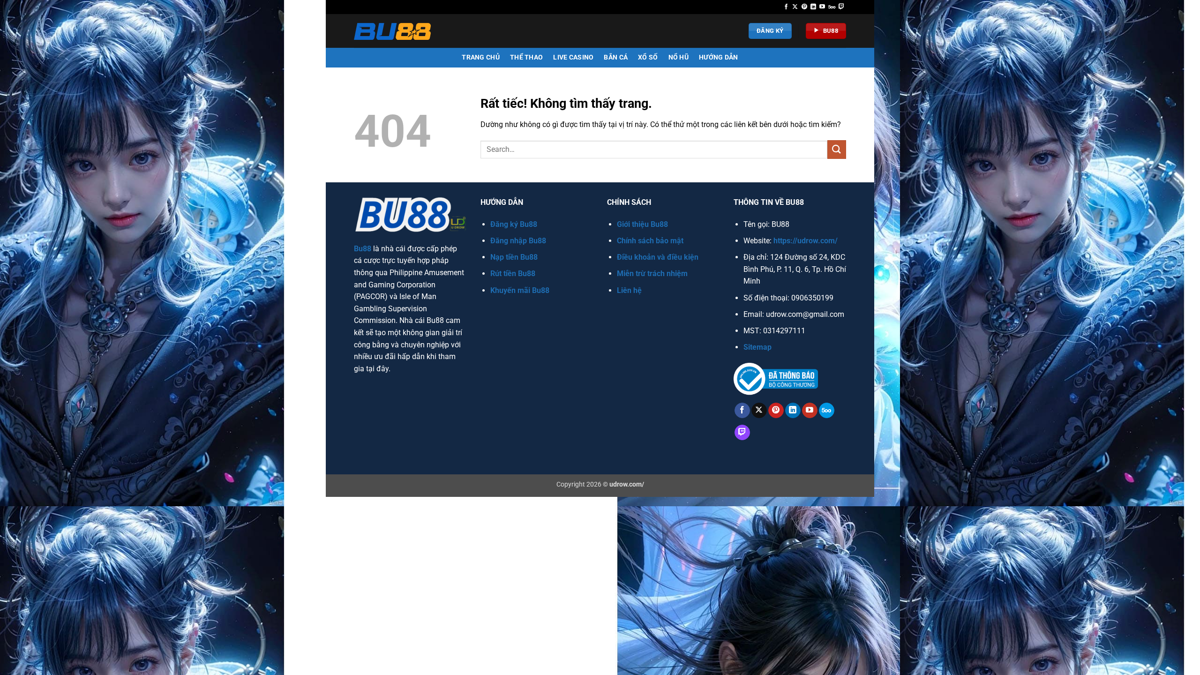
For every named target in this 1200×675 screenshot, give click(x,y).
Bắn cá (616, 57)
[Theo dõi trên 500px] (831, 7)
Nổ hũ (678, 57)
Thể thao (526, 57)
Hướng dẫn (718, 57)
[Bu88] (394, 31)
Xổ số (648, 57)
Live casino (573, 57)
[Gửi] (836, 149)
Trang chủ (481, 57)
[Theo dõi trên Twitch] (841, 7)
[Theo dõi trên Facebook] (786, 7)
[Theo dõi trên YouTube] (822, 7)
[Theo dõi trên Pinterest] (804, 7)
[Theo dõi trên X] (795, 7)
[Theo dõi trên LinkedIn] (813, 7)
